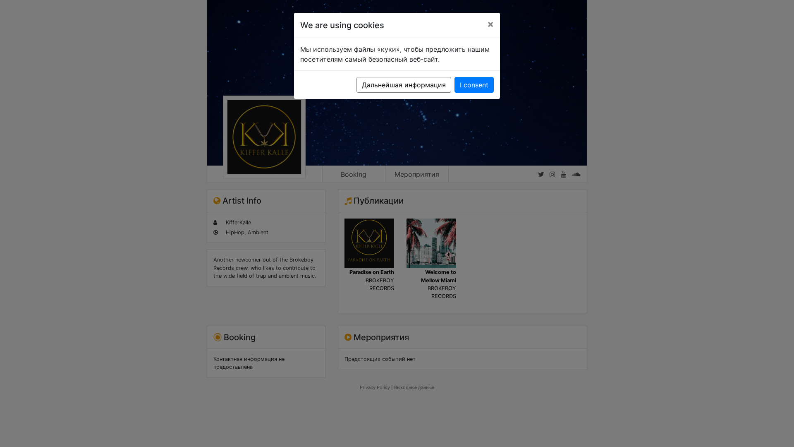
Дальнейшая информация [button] (404, 85)
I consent (474, 85)
